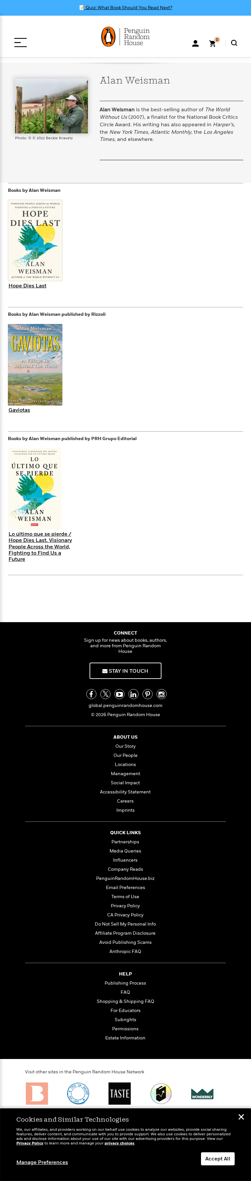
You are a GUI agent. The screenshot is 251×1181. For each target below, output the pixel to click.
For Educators (125, 1010)
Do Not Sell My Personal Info (125, 924)
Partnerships (125, 842)
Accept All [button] (217, 1158)
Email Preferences (125, 887)
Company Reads (125, 869)
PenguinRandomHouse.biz (125, 878)
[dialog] (125, 1145)
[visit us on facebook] (91, 694)
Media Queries (125, 851)
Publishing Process (125, 983)
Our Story (125, 746)
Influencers (125, 860)
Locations (125, 764)
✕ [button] (241, 1117)
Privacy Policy (125, 906)
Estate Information (125, 1038)
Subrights (125, 1020)
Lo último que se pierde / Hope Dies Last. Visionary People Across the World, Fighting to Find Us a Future (40, 546)
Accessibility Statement (125, 792)
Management (125, 774)
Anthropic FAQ (125, 951)
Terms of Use (125, 897)
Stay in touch (128, 671)
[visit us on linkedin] (133, 694)
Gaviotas (19, 410)
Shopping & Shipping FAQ (125, 1001)
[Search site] (234, 43)
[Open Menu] (20, 43)
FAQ (125, 992)
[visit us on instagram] (162, 694)
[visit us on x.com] (105, 694)
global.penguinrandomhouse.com (125, 705)
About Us (125, 737)
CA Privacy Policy (125, 915)
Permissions (125, 1029)
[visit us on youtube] (119, 694)
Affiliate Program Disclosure (125, 933)
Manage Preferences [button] (42, 1162)
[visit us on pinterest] (147, 694)
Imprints (125, 810)
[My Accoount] (195, 43)
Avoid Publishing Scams (125, 942)
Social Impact (125, 783)
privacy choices (119, 1143)
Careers (125, 801)
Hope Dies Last (27, 285)
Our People (125, 755)
